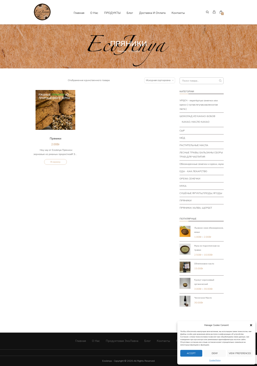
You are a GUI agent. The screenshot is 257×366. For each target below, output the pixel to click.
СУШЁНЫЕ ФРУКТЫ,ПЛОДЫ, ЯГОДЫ (201, 193)
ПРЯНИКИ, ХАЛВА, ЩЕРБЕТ (196, 208)
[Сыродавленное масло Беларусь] (42, 19)
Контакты (163, 341)
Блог (147, 341)
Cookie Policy (215, 360)
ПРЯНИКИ (185, 200)
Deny (215, 353)
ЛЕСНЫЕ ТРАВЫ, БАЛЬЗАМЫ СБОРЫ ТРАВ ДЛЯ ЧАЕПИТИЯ (201, 154)
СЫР (182, 130)
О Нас (96, 341)
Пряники (55, 139)
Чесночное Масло (203, 297)
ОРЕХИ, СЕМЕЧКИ (190, 178)
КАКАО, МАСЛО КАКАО (195, 122)
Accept (191, 353)
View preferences (240, 353)
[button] (251, 325)
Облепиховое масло (204, 263)
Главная (121, 51)
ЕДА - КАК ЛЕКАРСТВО (193, 171)
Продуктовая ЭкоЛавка (122, 341)
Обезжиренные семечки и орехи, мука (202, 164)
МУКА (183, 186)
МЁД (182, 138)
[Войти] (214, 12)
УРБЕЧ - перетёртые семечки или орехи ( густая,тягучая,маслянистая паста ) (199, 105)
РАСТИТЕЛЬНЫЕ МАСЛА (194, 145)
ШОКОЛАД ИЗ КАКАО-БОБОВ (197, 116)
